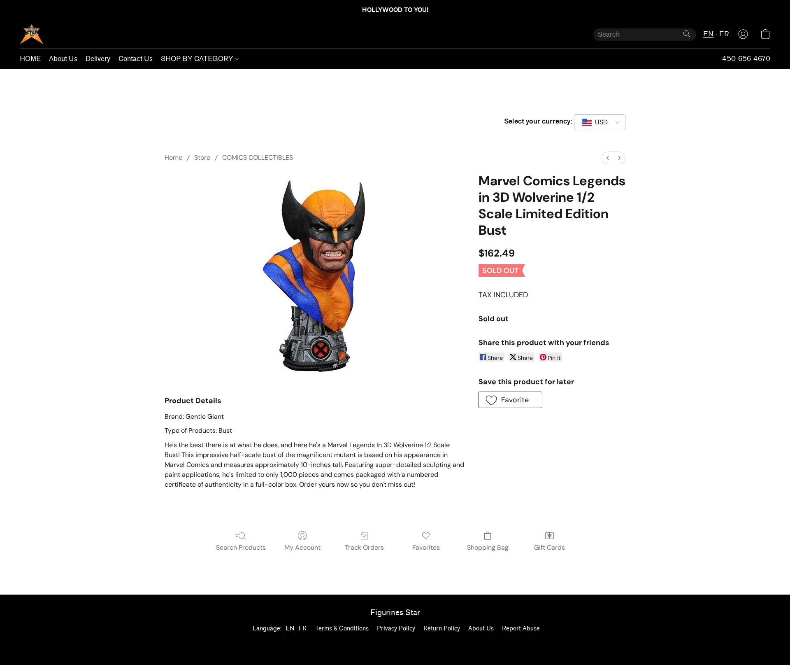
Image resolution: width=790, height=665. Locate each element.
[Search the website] (687, 34)
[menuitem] (607, 158)
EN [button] (708, 34)
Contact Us (135, 59)
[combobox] (599, 122)
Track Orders (364, 547)
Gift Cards (549, 547)
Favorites (426, 547)
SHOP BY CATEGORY (198, 59)
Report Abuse (521, 628)
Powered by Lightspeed (395, 642)
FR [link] (303, 628)
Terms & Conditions (342, 628)
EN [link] (290, 628)
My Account (302, 547)
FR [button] (724, 34)
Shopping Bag (488, 547)
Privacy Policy (396, 628)
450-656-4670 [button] (746, 59)
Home (173, 157)
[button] (32, 34)
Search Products (241, 547)
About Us (63, 59)
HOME (30, 59)
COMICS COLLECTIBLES (257, 157)
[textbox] (599, 122)
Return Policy (441, 628)
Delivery (98, 59)
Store (202, 157)
